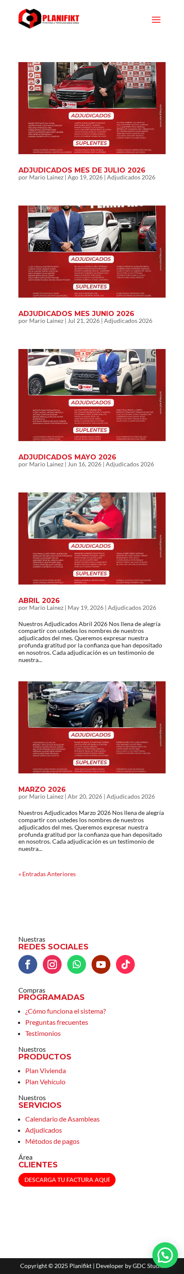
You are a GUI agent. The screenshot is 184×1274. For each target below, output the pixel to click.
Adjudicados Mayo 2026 (67, 457)
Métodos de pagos (52, 1141)
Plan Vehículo (45, 1081)
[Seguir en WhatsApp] (76, 964)
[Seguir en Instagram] (52, 964)
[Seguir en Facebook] (27, 964)
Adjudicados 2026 (131, 177)
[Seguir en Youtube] (101, 964)
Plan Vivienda (45, 1070)
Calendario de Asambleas (62, 1119)
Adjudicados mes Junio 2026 (76, 314)
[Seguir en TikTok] (125, 964)
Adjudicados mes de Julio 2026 (81, 170)
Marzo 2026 (42, 789)
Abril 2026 (39, 601)
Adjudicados (43, 1130)
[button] (165, 1255)
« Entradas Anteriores (47, 873)
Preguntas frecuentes (56, 1022)
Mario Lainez (46, 177)
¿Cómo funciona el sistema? (65, 1011)
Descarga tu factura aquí (67, 1179)
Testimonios (43, 1033)
